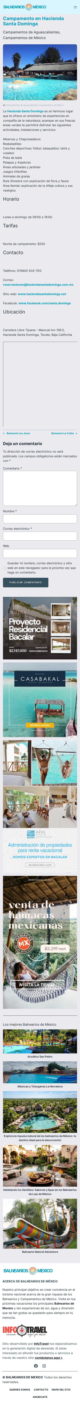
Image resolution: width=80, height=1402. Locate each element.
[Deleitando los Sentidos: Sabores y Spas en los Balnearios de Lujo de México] (40, 1166)
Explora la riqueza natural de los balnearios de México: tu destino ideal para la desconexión (40, 1138)
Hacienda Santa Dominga (25, 111)
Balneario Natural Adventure (40, 1251)
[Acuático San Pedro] (40, 1042)
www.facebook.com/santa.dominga (45, 303)
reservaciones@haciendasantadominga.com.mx (38, 284)
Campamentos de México (24, 37)
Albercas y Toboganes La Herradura (40, 1086)
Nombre (10, 511)
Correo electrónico (17, 528)
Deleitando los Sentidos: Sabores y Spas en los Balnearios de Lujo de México (40, 1192)
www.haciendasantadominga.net (42, 294)
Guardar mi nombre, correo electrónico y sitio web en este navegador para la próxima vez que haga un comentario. (41, 567)
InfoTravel (41, 1343)
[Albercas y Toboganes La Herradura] (40, 1072)
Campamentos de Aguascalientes (31, 32)
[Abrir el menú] (75, 7)
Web (6, 546)
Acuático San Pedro (40, 1056)
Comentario (12, 468)
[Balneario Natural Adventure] (40, 1224)
